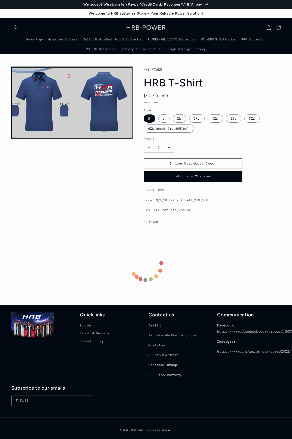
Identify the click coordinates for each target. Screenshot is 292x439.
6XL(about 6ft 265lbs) (168, 128)
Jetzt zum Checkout (193, 176)
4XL (233, 118)
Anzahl (149, 138)
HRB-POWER (138, 430)
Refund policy (92, 341)
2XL (197, 118)
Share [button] (153, 221)
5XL (252, 118)
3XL (215, 118)
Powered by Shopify (159, 430)
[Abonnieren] (87, 401)
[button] (16, 28)
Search (85, 325)
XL (179, 118)
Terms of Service (94, 333)
